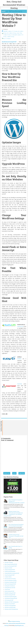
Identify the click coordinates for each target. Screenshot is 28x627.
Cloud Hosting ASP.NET (10, 575)
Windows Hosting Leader (10, 607)
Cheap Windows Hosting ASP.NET (12, 573)
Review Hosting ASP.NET (10, 594)
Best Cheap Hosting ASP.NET (11, 564)
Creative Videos (8, 576)
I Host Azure (7, 589)
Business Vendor (8, 568)
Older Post (21, 473)
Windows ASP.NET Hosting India (11, 602)
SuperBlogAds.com (19, 625)
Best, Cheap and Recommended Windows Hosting (14, 4)
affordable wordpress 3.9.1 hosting (10, 31)
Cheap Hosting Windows (10, 571)
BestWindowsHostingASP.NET (9, 41)
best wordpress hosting (11, 33)
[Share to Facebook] (6, 414)
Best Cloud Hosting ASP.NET (11, 566)
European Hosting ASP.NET (10, 582)
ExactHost (19, 384)
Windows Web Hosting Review (11, 609)
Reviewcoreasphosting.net (10, 596)
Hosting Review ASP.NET (10, 587)
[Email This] (2, 414)
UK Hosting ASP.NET (9, 600)
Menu (3, 11)
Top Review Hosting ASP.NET (11, 598)
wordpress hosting (10, 36)
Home (14, 473)
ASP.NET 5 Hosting (9, 562)
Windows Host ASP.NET (10, 603)
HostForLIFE (20, 326)
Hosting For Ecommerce (10, 585)
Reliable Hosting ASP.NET (10, 593)
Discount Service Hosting (10, 578)
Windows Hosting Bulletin (10, 605)
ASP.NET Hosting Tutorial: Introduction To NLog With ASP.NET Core (16, 536)
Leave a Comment (7, 38)
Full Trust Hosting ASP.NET (10, 584)
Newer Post (7, 473)
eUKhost (19, 358)
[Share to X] (5, 414)
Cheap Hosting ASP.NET (10, 569)
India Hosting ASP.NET (9, 591)
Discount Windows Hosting (10, 580)
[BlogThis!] (4, 414)
